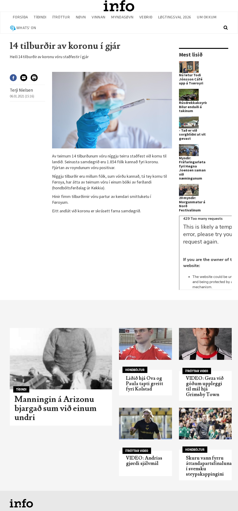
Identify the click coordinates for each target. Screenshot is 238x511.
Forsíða (20, 17)
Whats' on (26, 28)
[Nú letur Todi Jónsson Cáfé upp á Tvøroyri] (189, 67)
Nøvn (81, 17)
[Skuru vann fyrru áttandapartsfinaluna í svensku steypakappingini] (205, 424)
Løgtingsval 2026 (174, 17)
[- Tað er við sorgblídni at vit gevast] (189, 122)
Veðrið (145, 17)
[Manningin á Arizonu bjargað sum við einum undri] (61, 358)
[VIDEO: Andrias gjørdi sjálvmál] (145, 424)
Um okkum (207, 17)
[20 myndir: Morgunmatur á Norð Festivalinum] (189, 190)
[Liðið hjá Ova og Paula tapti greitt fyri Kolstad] (145, 344)
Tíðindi (40, 17)
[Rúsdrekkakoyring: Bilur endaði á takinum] (189, 95)
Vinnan (98, 17)
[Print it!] (36, 77)
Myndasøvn (122, 17)
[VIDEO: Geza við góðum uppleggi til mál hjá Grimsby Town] (205, 344)
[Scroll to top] (225, 498)
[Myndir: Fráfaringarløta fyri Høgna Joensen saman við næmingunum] (189, 150)
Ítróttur (61, 17)
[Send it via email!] (25, 77)
